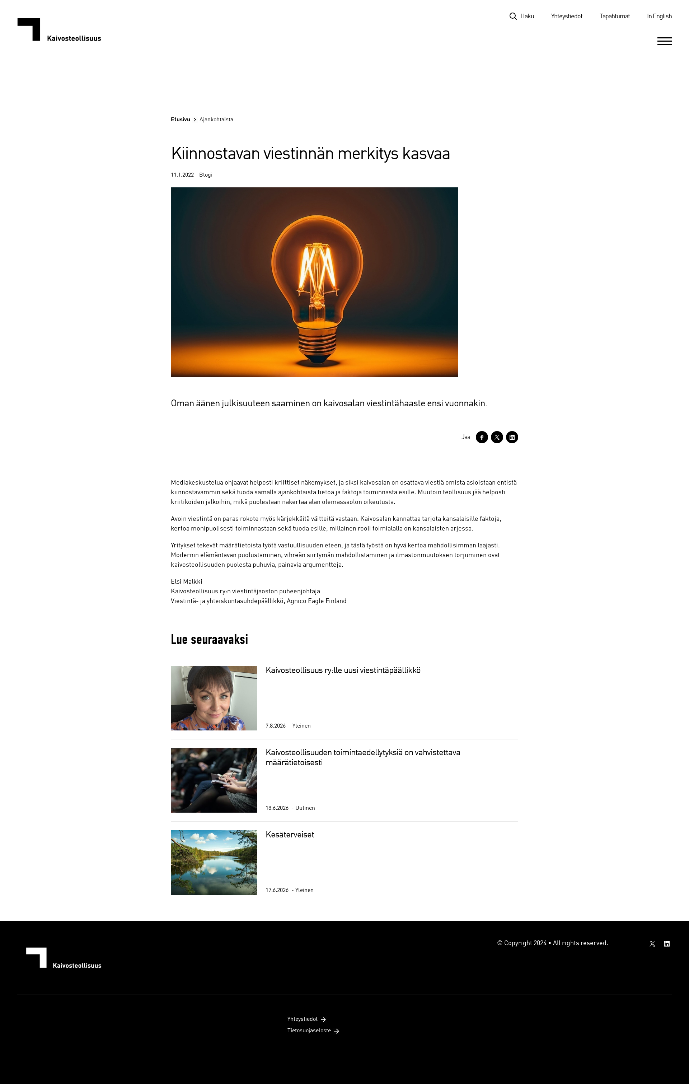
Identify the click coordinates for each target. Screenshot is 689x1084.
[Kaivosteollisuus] (66, 29)
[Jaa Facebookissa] (482, 437)
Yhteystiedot (566, 16)
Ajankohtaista (216, 120)
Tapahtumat (615, 16)
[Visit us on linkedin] (667, 944)
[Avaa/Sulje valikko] (664, 41)
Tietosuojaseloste (309, 1031)
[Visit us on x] (652, 944)
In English (659, 16)
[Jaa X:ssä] (497, 437)
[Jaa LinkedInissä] (512, 437)
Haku (527, 16)
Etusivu (180, 120)
